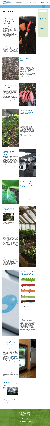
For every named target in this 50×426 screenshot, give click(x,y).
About (12, 6)
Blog (14, 6)
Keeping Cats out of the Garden (27, 59)
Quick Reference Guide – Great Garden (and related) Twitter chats (27, 273)
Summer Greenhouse (26, 6)
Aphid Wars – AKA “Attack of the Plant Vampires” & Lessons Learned (26, 184)
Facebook (30, 2)
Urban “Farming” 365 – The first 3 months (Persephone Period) (9, 209)
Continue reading (15, 51)
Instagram (33, 2)
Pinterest (35, 2)
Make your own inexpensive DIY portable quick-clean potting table (9, 20)
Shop (9, 6)
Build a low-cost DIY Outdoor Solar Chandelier (9, 152)
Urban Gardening (19, 6)
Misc (43, 6)
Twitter (32, 2)
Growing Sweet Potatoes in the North (10, 86)
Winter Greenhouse (33, 6)
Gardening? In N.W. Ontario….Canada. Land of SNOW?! (10, 383)
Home (6, 6)
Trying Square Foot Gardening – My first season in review (26, 112)
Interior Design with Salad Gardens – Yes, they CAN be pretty (9, 342)
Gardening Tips (39, 6)
